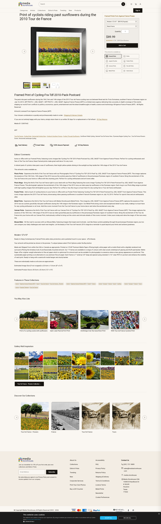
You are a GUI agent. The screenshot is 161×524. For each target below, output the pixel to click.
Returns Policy (101, 472)
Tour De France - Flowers (56, 283)
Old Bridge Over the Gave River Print (92, 331)
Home (17, 283)
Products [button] (78, 10)
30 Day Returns (102, 119)
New (70, 10)
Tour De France (18, 136)
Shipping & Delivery (102, 477)
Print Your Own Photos (78, 485)
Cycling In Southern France (54, 136)
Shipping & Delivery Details (73, 115)
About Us (73, 460)
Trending (63, 10)
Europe (105, 283)
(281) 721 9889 (128, 464)
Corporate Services (76, 481)
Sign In (138, 10)
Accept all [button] (108, 518)
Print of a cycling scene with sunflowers (33, 331)
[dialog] (80, 518)
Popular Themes (24, 287)
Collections (42, 10)
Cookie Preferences (102, 497)
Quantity (118, 31)
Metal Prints (100, 489)
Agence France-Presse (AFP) (27, 283)
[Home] (27, 4)
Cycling (119, 283)
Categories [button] (24, 10)
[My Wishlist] (131, 4)
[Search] (123, 4)
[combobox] (80, 4)
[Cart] (136, 4)
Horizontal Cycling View (39, 136)
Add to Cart (122, 45)
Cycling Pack (27, 136)
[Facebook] (128, 511)
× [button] (159, 514)
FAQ (97, 464)
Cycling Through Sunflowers (71, 136)
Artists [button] (32, 10)
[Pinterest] (133, 511)
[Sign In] (140, 4)
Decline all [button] (127, 518)
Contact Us (125, 460)
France (94, 283)
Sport (38, 283)
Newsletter (99, 493)
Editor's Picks (52, 10)
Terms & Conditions (102, 481)
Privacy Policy (100, 468)
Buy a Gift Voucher (76, 489)
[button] (60, 521)
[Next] (93, 51)
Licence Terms (101, 485)
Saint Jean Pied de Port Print (60, 331)
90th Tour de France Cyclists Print (123, 331)
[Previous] (24, 51)
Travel (89, 283)
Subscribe (51, 472)
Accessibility (100, 460)
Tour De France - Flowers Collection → (29, 384)
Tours (140, 283)
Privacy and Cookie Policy (34, 519)
